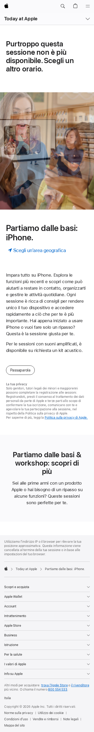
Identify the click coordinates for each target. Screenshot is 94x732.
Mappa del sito (14, 725)
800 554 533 (57, 689)
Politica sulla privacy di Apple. (66, 417)
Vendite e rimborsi (45, 719)
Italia (7, 698)
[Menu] (87, 6)
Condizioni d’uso (16, 719)
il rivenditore (80, 685)
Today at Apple (20, 19)
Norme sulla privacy (18, 713)
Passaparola (20, 370)
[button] (62, 6)
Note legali (71, 719)
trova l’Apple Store (54, 685)
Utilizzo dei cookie (51, 713)
